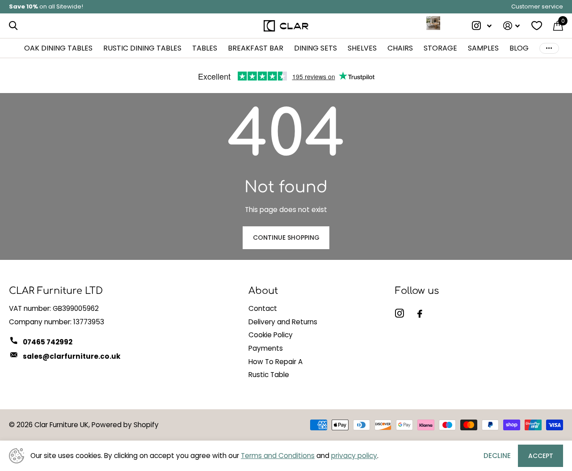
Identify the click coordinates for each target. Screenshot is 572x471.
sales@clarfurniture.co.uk (72, 356)
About (263, 290)
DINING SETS (315, 48)
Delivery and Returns (282, 322)
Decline (497, 455)
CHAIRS (400, 48)
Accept (540, 455)
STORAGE (440, 48)
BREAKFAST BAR (255, 48)
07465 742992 (47, 342)
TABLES (204, 48)
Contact (262, 308)
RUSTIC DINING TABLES (142, 48)
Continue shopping (286, 237)
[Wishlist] (536, 26)
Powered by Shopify (125, 424)
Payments (265, 348)
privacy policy (354, 455)
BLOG (519, 48)
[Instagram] (399, 313)
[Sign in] (511, 26)
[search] (13, 26)
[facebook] (419, 314)
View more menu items (549, 48)
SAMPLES (483, 48)
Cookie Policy (270, 334)
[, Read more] (482, 26)
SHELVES (362, 48)
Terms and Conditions (278, 455)
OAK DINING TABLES (58, 48)
